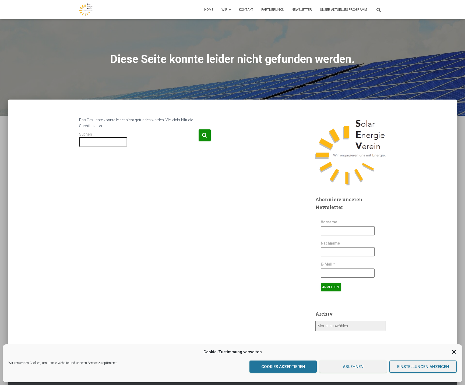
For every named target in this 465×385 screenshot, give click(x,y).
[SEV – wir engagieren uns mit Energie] (86, 9)
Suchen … (87, 134)
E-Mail (328, 264)
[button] (454, 352)
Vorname (329, 222)
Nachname (330, 243)
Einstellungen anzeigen (423, 366)
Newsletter (302, 10)
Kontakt (246, 10)
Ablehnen (353, 366)
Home (208, 10)
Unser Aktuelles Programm (343, 10)
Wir (224, 10)
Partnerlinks (272, 10)
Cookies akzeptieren (283, 366)
